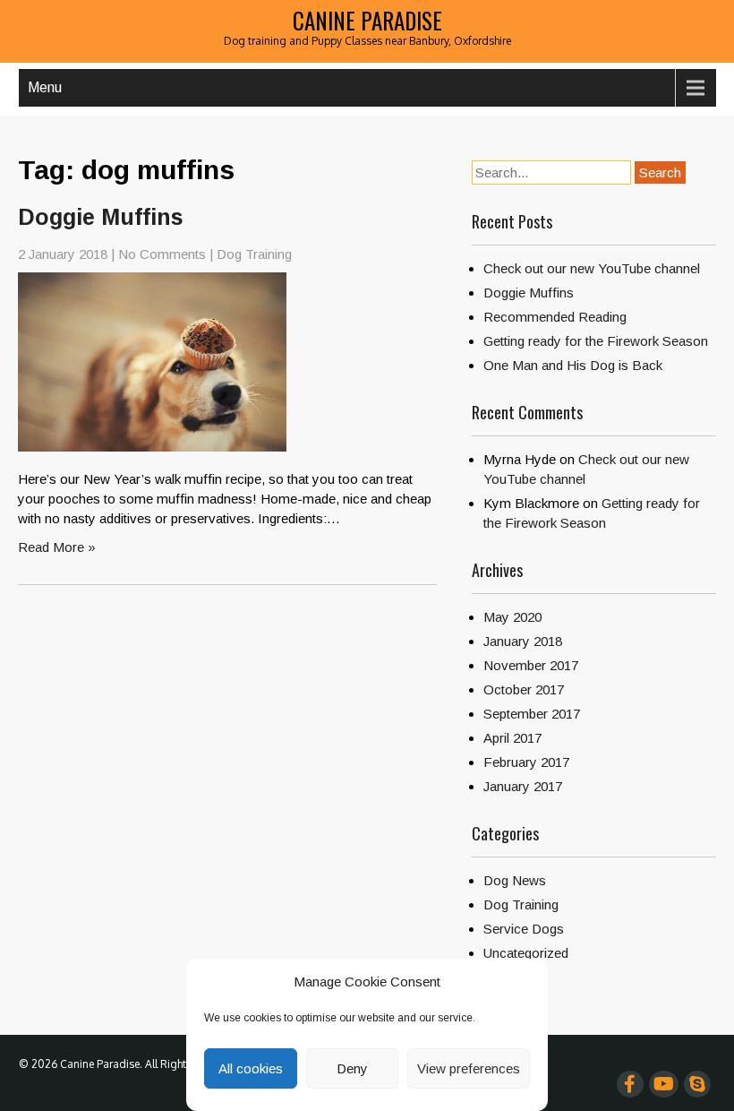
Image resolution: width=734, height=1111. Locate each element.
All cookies (250, 1068)
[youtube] (664, 1084)
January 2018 (522, 641)
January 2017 (522, 786)
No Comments (162, 254)
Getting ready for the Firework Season (595, 341)
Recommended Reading (555, 316)
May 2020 (512, 616)
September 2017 (531, 713)
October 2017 (523, 689)
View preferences (468, 1068)
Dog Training (254, 254)
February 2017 (526, 762)
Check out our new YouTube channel (591, 268)
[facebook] (630, 1084)
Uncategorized (525, 952)
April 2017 (512, 737)
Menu (45, 87)
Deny (352, 1068)
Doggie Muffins (101, 216)
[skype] (697, 1084)
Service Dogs (523, 928)
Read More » (57, 547)
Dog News (514, 880)
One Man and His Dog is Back (572, 365)
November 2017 (530, 665)
